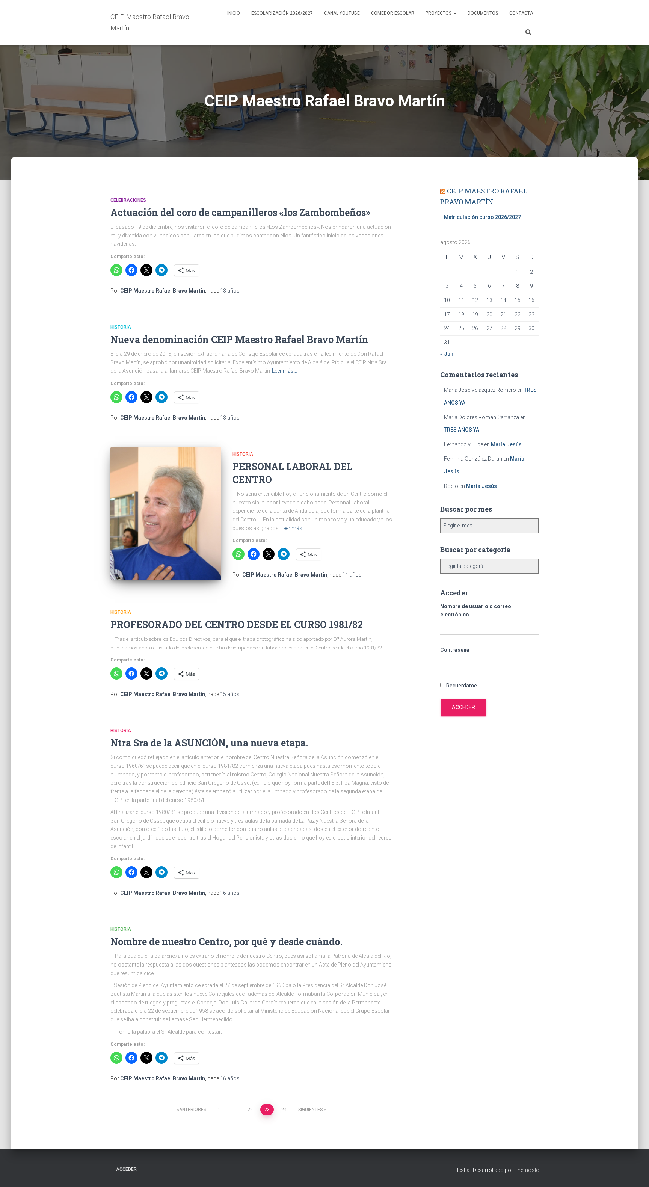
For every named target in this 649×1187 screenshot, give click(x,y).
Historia (120, 327)
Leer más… (284, 371)
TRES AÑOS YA (461, 430)
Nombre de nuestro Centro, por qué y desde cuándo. (226, 941)
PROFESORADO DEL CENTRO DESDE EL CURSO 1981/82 (236, 624)
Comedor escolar (392, 13)
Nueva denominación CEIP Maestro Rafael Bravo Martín (239, 339)
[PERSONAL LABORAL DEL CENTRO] (165, 513)
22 (250, 1109)
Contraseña (454, 650)
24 (284, 1109)
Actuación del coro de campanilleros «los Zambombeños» (240, 212)
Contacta (521, 13)
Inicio (233, 13)
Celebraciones (128, 200)
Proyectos (439, 13)
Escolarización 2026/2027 (282, 13)
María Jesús (506, 444)
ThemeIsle (526, 1170)
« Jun (446, 354)
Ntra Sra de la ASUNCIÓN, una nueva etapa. (209, 743)
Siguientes (310, 1109)
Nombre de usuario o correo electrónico (475, 610)
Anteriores (192, 1109)
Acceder (463, 707)
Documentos (483, 13)
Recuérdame (461, 686)
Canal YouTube (342, 13)
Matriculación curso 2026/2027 (482, 217)
